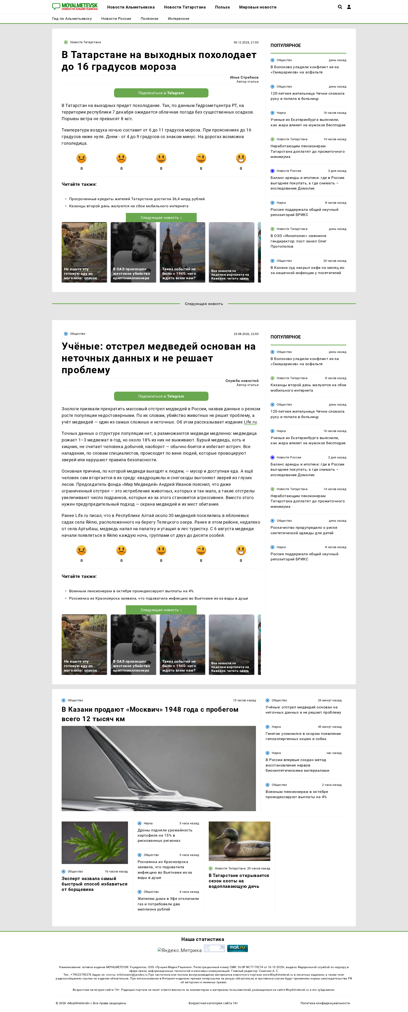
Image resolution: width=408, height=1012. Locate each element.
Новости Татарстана (85, 42)
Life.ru (250, 421)
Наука (281, 113)
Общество (284, 60)
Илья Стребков (244, 77)
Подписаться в (161, 93)
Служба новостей (242, 380)
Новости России (289, 171)
